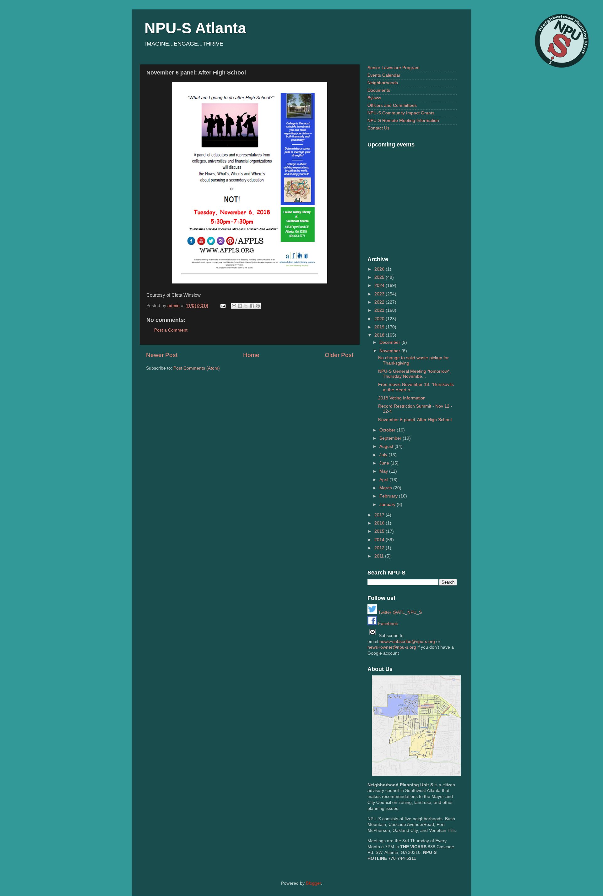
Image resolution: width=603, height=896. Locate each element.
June (384, 463)
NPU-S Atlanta (195, 28)
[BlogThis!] (240, 306)
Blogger (313, 883)
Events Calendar (383, 75)
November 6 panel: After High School (415, 419)
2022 (380, 302)
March (386, 488)
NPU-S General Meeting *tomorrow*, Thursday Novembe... (414, 374)
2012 (380, 548)
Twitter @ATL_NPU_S (399, 612)
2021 (380, 310)
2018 (380, 335)
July (383, 455)
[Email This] (234, 306)
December (390, 342)
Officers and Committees (392, 105)
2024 (380, 285)
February (389, 496)
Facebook (387, 623)
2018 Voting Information (402, 398)
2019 (380, 327)
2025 (380, 277)
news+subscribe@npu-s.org (407, 641)
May (384, 471)
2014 (380, 539)
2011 (379, 556)
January (388, 504)
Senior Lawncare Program (393, 67)
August (386, 446)
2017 (380, 515)
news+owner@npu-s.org (391, 647)
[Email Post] (222, 305)
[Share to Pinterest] (258, 306)
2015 (380, 531)
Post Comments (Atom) (196, 368)
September (391, 438)
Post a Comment (170, 330)
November (390, 351)
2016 (380, 523)
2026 (380, 269)
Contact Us (378, 128)
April (384, 479)
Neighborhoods (382, 82)
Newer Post (161, 355)
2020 (380, 318)
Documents (378, 90)
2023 (380, 294)
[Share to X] (246, 306)
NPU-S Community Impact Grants (400, 113)
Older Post (339, 355)
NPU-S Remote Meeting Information (403, 120)
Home (251, 355)
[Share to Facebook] (252, 306)
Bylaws (374, 98)
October (388, 430)
